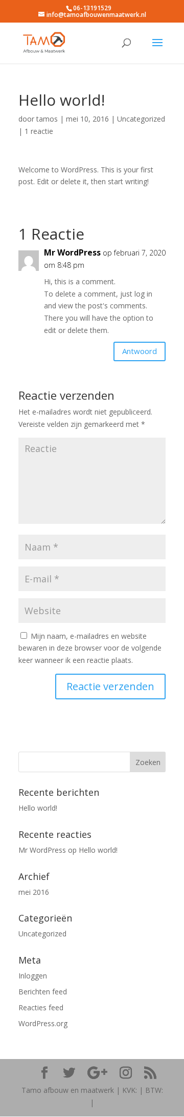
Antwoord (139, 351)
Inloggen (32, 976)
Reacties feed (40, 1007)
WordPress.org (42, 1023)
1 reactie (39, 131)
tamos (47, 119)
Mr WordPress (72, 252)
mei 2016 (33, 892)
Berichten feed (42, 991)
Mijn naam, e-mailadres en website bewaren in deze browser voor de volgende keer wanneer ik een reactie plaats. (90, 648)
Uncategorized (141, 119)
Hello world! (37, 808)
